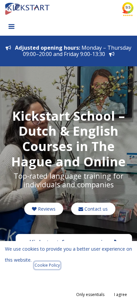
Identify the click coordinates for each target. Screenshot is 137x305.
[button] (90, 295)
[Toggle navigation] (11, 26)
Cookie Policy (47, 265)
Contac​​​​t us (95, 209)
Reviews (46, 209)
